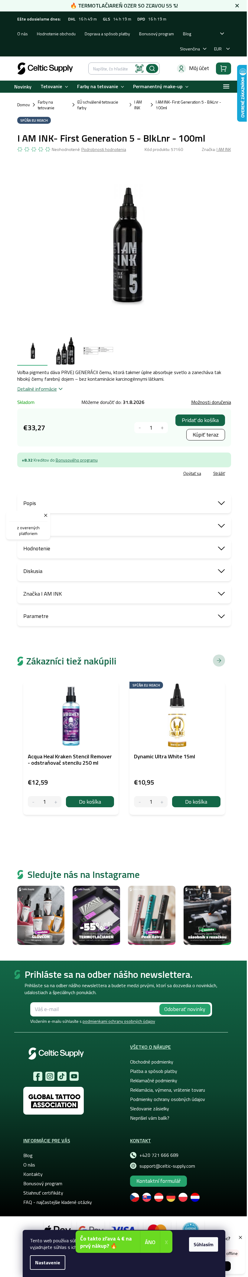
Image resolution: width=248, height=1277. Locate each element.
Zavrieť (61, 474)
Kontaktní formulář (158, 1181)
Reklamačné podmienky (153, 1080)
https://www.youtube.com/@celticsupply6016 (74, 1076)
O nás (22, 33)
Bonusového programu (77, 460)
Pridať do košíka (200, 420)
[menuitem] (23, 86)
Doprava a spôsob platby (107, 33)
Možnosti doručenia (211, 402)
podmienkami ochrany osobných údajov (119, 1021)
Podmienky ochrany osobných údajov (167, 1099)
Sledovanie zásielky (149, 1108)
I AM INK (224, 149)
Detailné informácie (37, 388)
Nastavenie (47, 1262)
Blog (187, 33)
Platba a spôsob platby (153, 1071)
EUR (218, 49)
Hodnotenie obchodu (56, 33)
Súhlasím (204, 1244)
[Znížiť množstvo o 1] (139, 427)
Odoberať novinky (184, 1009)
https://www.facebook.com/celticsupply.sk (37, 1076)
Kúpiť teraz (206, 434)
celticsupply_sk (49, 1076)
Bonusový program (156, 33)
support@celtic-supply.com (167, 1166)
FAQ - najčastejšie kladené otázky (57, 1202)
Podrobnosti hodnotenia (103, 149)
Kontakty (33, 1174)
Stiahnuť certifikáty (43, 1192)
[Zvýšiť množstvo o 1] (162, 427)
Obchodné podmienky (151, 1061)
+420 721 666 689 (158, 1155)
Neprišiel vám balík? (149, 1118)
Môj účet (199, 68)
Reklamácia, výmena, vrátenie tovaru (167, 1090)
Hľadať (152, 68)
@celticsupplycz (62, 1076)
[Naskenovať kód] (139, 68)
